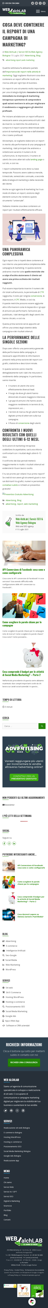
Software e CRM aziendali (18, 1025)
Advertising (30, 55)
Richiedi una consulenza (24, 1062)
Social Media (11, 960)
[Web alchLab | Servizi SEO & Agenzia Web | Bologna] (14, 11)
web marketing (28, 60)
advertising (10, 60)
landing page (36, 159)
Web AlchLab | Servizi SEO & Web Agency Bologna (29, 521)
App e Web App (12, 1020)
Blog (38, 55)
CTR (42, 292)
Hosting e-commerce (15, 1002)
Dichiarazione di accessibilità (34, 1270)
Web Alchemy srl (15, 1250)
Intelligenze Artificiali (15, 950)
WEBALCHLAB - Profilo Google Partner (24, 1265)
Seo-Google (11, 955)
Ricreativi (25, 1262)
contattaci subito (10, 485)
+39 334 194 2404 (11, 3)
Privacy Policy (8, 1270)
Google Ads (11, 1016)
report (18, 60)
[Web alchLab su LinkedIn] (44, 3)
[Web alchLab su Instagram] (40, 3)
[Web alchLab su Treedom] (32, 3)
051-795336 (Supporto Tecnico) (18, 1255)
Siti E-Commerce (13, 992)
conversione (36, 296)
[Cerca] (42, 726)
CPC (17, 299)
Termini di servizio (28, 1275)
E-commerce (11, 945)
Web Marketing (13, 964)
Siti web (9, 987)
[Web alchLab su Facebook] (36, 3)
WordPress (11, 969)
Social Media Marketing (16, 1011)
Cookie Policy (19, 1270)
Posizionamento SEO (15, 1006)
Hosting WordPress (15, 997)
